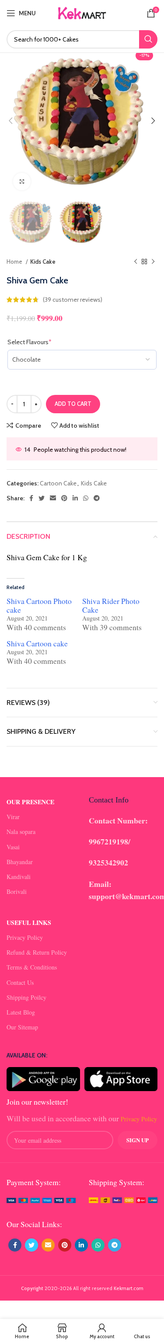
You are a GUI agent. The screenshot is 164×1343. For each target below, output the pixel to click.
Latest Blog (21, 1012)
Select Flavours (42, 342)
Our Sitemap (22, 1027)
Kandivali (19, 876)
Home (15, 261)
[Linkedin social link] (75, 498)
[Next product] (153, 261)
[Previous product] (135, 261)
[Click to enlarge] (22, 181)
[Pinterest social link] (64, 498)
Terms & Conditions (32, 967)
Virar (13, 817)
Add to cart (73, 403)
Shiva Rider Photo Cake (111, 605)
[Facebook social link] (31, 498)
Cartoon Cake (58, 483)
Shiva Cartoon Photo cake (39, 605)
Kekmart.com (128, 1288)
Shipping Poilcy (26, 997)
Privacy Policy (25, 937)
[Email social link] (53, 498)
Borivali (17, 891)
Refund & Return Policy (37, 952)
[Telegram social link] (96, 498)
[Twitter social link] (41, 498)
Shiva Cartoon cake (37, 643)
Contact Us (20, 982)
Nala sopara (21, 831)
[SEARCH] (148, 39)
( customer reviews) (72, 299)
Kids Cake (43, 261)
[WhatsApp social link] (85, 498)
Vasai (13, 847)
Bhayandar (20, 862)
